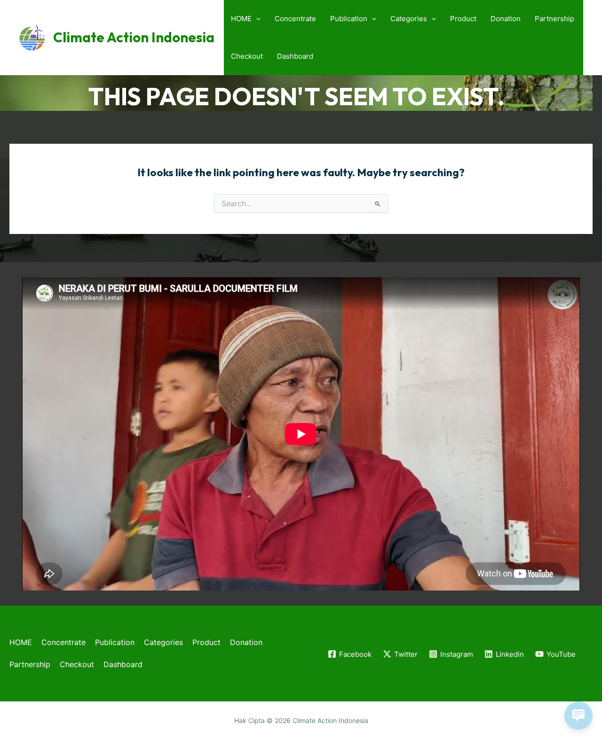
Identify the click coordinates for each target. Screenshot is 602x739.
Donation (506, 18)
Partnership (554, 18)
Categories (408, 18)
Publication (348, 18)
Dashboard (295, 56)
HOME (241, 18)
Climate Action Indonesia (133, 37)
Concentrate (295, 18)
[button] (256, 19)
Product (463, 18)
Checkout (247, 56)
